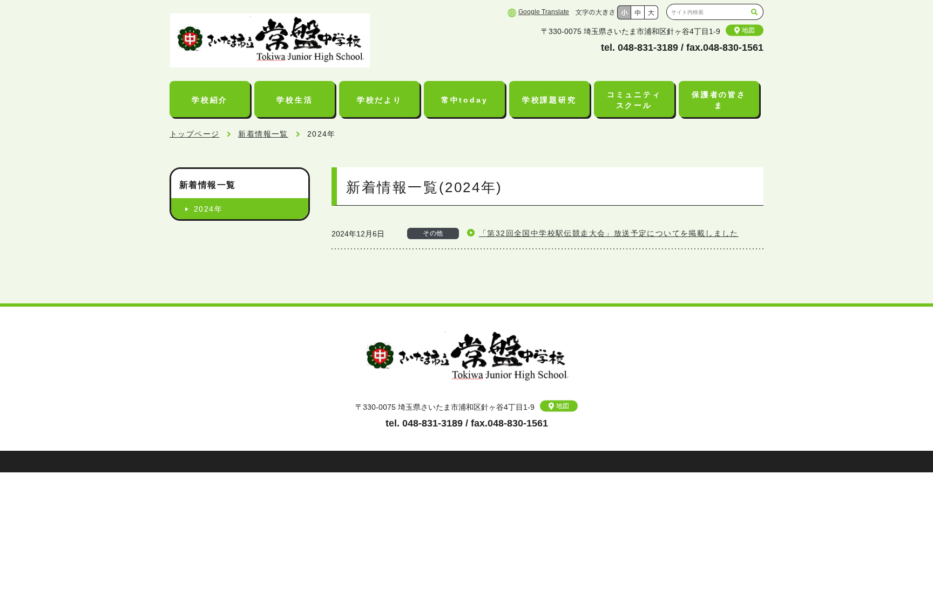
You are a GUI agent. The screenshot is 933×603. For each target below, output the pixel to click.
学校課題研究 (549, 100)
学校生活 (294, 100)
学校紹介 (210, 100)
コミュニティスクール (634, 100)
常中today (464, 100)
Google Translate (543, 12)
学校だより (379, 100)
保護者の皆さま (719, 100)
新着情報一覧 (263, 134)
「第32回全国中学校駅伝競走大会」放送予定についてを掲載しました (609, 233)
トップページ (194, 134)
